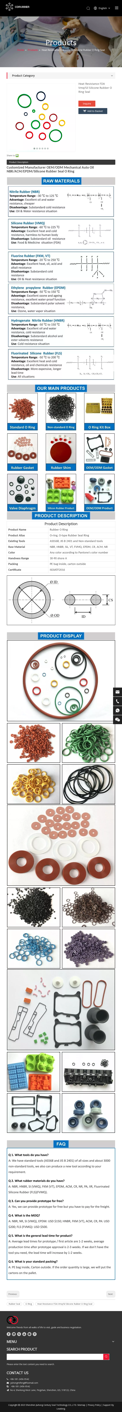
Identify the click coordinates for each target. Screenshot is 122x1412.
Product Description (18, 162)
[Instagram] (29, 1334)
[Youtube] (24, 1334)
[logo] (12, 1320)
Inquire (87, 103)
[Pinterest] (35, 1334)
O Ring (28, 1303)
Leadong (61, 1408)
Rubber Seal (14, 1303)
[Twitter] (19, 1334)
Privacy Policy (94, 1405)
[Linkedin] (14, 1334)
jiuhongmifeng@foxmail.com (24, 1382)
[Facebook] (9, 1334)
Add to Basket (95, 111)
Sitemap (81, 1405)
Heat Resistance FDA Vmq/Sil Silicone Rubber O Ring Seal (64, 1303)
